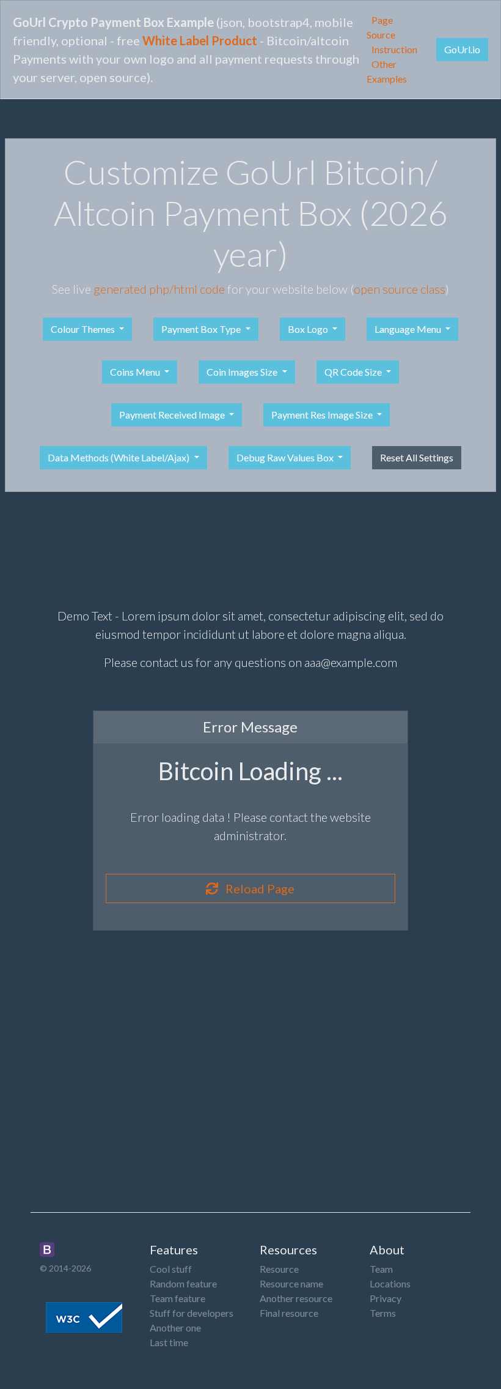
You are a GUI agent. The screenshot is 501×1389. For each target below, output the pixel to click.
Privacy (385, 1298)
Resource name (291, 1283)
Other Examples (387, 71)
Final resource (289, 1313)
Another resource (296, 1298)
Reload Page (256, 888)
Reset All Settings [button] (416, 457)
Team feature (177, 1298)
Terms (383, 1313)
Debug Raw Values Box (285, 457)
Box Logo (309, 329)
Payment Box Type (202, 329)
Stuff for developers (191, 1313)
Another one (175, 1327)
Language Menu (409, 329)
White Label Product (199, 40)
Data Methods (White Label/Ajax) (119, 457)
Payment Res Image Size (323, 414)
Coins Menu (136, 372)
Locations (390, 1283)
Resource (279, 1269)
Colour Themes (84, 329)
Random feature (183, 1283)
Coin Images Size (243, 372)
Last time (169, 1342)
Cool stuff (171, 1269)
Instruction (394, 49)
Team (381, 1269)
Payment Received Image (173, 414)
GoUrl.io (462, 49)
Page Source (381, 27)
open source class (399, 288)
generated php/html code (159, 288)
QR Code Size (354, 372)
